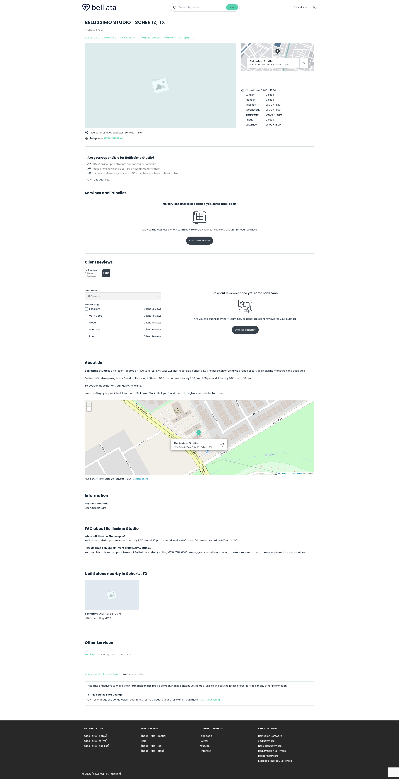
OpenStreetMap (296, 473)
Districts (126, 654)
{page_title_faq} (152, 746)
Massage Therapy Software (275, 761)
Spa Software (266, 741)
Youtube (205, 746)
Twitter (204, 741)
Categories (108, 654)
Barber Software (268, 756)
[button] (198, 433)
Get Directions (140, 478)
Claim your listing (209, 699)
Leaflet (283, 473)
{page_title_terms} (94, 741)
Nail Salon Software (270, 746)
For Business (300, 7)
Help (144, 741)
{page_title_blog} (152, 751)
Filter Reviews (91, 290)
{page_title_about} (153, 736)
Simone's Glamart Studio (103, 613)
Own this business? (99, 179)
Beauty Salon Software (272, 751)
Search (232, 7)
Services (90, 654)
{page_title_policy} (94, 736)
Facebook (206, 736)
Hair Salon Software (270, 736)
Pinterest (205, 751)
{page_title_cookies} (95, 746)
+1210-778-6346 (113, 138)
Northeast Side (94, 30)
